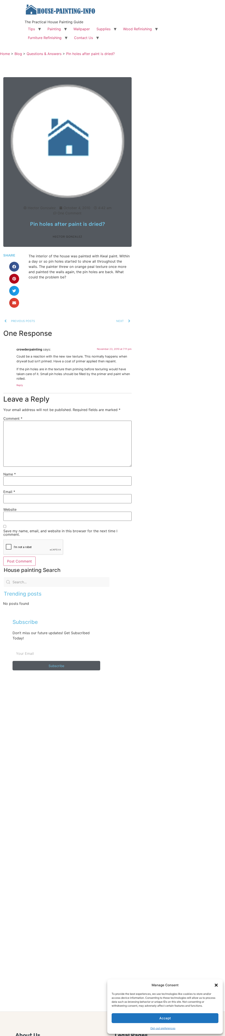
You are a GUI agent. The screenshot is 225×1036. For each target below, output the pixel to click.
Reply (19, 385)
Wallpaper (81, 29)
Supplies (103, 29)
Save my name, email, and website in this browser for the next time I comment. (60, 532)
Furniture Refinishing (45, 38)
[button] (216, 985)
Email (9, 491)
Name (9, 474)
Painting (54, 29)
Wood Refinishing (137, 29)
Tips (31, 29)
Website (9, 509)
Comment (12, 418)
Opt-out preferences (162, 1028)
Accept (165, 1018)
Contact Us (83, 38)
